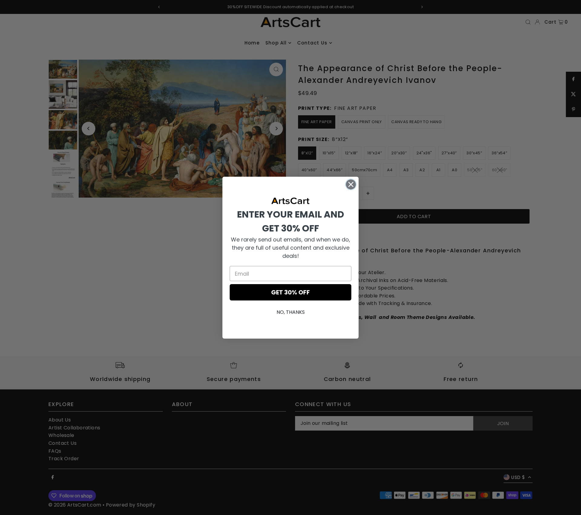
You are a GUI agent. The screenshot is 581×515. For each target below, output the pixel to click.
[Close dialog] (351, 184)
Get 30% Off (290, 292)
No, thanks (291, 312)
